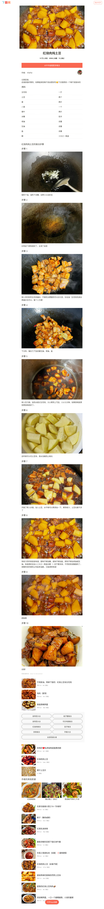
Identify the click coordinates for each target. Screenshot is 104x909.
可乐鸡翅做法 (67, 721)
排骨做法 (36, 732)
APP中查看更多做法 (52, 65)
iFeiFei (29, 73)
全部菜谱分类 (52, 737)
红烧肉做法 (36, 727)
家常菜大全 (36, 716)
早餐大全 (67, 732)
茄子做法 (67, 727)
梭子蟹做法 (67, 716)
